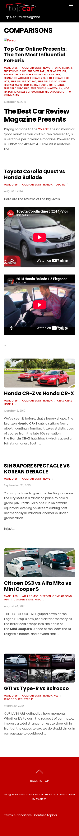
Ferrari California (17, 88)
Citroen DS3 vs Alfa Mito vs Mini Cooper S (37, 586)
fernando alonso (16, 78)
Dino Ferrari (63, 67)
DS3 (31, 599)
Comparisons (32, 67)
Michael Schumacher (29, 91)
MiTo (38, 599)
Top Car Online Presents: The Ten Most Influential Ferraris (35, 54)
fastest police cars (46, 74)
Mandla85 (11, 67)
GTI (20, 699)
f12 (64, 71)
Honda (48, 184)
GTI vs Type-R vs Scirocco (36, 688)
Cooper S (20, 599)
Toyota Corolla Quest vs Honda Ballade (34, 174)
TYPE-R (28, 699)
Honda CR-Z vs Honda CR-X (39, 393)
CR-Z (68, 400)
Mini (6, 599)
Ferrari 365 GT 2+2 (23, 81)
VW (56, 695)
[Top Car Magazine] (20, 11)
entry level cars (15, 71)
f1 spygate (54, 71)
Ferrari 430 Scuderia (52, 81)
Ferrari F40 (38, 88)
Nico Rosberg (55, 91)
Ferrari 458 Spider (16, 85)
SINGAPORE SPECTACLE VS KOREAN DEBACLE (37, 468)
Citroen (45, 596)
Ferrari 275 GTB (41, 78)
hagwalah (55, 88)
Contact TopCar (45, 815)
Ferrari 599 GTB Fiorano (47, 85)
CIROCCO (10, 699)
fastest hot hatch (17, 74)
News (46, 67)
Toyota (59, 184)
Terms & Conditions (18, 815)
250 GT (43, 129)
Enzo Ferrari (36, 71)
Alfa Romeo (30, 596)
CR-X (60, 400)
